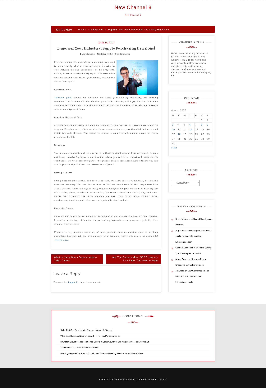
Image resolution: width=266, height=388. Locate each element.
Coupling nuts (106, 42)
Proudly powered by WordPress (117, 380)
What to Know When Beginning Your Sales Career (75, 259)
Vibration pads (63, 97)
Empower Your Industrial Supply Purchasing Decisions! (106, 48)
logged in (73, 282)
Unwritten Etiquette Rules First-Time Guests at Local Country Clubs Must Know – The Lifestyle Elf (104, 342)
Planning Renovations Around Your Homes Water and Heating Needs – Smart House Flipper (102, 353)
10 (173, 129)
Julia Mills (179, 271)
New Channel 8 (133, 7)
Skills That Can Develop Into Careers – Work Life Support (86, 330)
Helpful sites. (62, 240)
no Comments (123, 54)
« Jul (174, 147)
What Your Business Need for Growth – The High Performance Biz (90, 336)
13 (190, 129)
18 (179, 134)
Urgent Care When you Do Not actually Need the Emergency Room (193, 236)
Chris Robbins (181, 219)
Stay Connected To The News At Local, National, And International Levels (192, 276)
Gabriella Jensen (183, 248)
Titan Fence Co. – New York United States (79, 347)
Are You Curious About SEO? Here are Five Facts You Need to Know (135, 259)
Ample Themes (159, 380)
